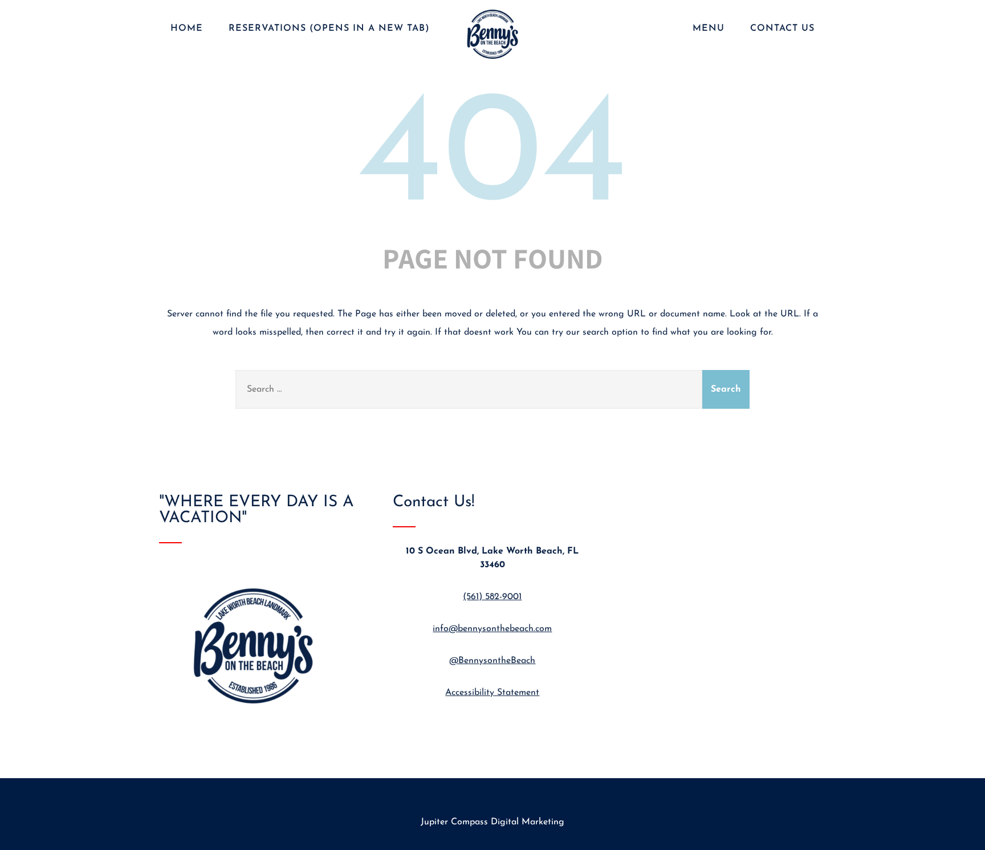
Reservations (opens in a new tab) (329, 28)
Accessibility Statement (492, 692)
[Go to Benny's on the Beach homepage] (258, 721)
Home (186, 28)
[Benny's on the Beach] (492, 60)
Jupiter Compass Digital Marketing (492, 822)
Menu (708, 28)
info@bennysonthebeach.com (492, 628)
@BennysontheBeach (492, 660)
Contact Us (782, 28)
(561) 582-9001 (492, 596)
